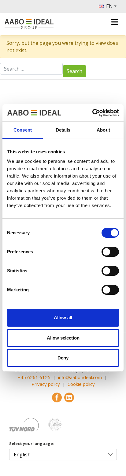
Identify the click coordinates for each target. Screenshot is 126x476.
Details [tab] (63, 129)
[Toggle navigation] (114, 22)
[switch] (110, 252)
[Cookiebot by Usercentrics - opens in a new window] (92, 113)
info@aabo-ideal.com (80, 377)
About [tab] (103, 129)
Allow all (63, 317)
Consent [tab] (22, 129)
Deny (63, 357)
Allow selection (63, 337)
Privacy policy (45, 384)
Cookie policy (81, 384)
